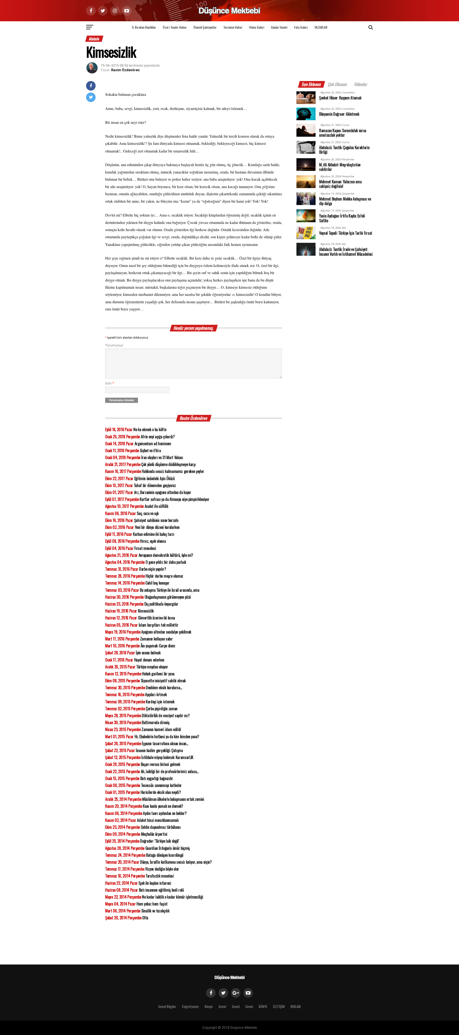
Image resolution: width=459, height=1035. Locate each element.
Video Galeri (256, 27)
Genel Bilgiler (167, 1006)
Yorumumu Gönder (121, 400)
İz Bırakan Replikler (144, 27)
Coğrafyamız (190, 1006)
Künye (209, 1006)
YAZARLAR (320, 27)
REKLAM (295, 1006)
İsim (109, 383)
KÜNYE (263, 1006)
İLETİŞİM (279, 1006)
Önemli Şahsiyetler (205, 27)
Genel (222, 1006)
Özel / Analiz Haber (175, 27)
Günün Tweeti (279, 27)
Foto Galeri (301, 27)
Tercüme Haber (232, 27)
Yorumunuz (114, 345)
